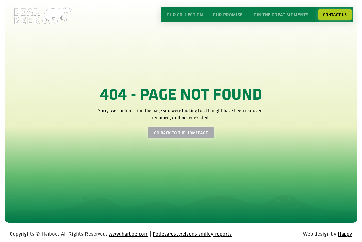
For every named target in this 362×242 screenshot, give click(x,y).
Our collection (185, 15)
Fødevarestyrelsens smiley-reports (192, 233)
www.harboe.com (128, 233)
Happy (345, 233)
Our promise (227, 15)
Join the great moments (280, 15)
